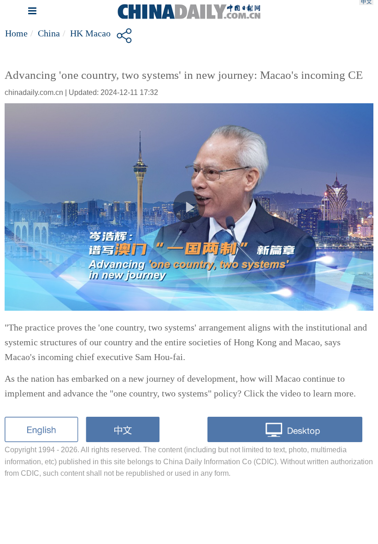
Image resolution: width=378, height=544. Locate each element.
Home (16, 33)
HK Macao (90, 33)
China (49, 33)
